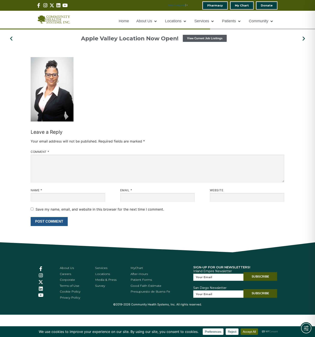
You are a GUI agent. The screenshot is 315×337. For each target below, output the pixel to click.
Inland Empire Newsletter (212, 271)
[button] (11, 38)
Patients (229, 21)
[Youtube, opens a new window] (65, 5)
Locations (173, 21)
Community (258, 21)
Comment (40, 151)
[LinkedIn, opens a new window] (58, 5)
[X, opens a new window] (52, 5)
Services (201, 21)
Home (124, 21)
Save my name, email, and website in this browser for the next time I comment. (100, 209)
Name (36, 190)
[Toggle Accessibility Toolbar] (306, 328)
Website (217, 190)
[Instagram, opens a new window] (45, 5)
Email (126, 190)
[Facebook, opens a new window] (38, 5)
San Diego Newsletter (209, 288)
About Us (144, 21)
